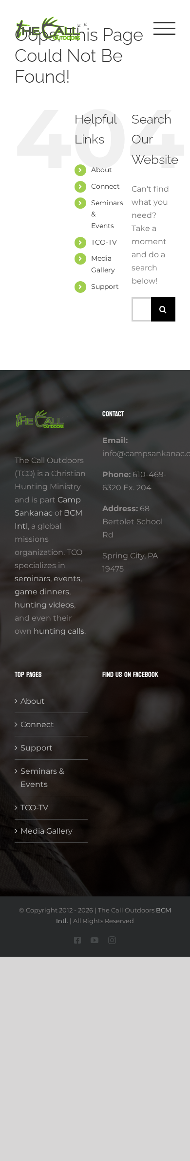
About (101, 169)
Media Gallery (46, 831)
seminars (32, 578)
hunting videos (44, 604)
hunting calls (59, 631)
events (67, 578)
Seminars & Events (42, 778)
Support (105, 286)
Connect (105, 186)
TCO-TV (104, 242)
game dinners (42, 591)
